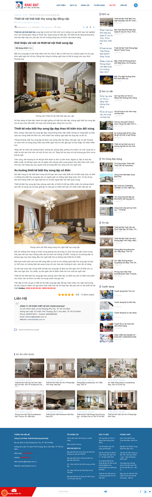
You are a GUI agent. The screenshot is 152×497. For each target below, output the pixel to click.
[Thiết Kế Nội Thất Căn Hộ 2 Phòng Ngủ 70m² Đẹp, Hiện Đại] (60, 368)
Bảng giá (85, 5)
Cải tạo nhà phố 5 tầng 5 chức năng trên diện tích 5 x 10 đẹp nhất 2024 (107, 455)
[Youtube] (145, 491)
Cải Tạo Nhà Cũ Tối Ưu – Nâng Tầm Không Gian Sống (107, 440)
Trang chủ (17, 15)
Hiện (30, 48)
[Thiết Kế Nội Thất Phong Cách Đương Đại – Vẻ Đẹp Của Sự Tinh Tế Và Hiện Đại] (91, 400)
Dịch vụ (73, 5)
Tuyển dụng (99, 5)
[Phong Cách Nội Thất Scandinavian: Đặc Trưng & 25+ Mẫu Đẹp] (29, 400)
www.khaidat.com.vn (36, 319)
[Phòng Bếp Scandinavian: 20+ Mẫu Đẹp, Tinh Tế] (91, 368)
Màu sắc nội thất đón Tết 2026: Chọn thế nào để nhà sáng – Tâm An (128, 476)
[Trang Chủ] (29, 5)
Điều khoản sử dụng (74, 444)
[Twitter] (150, 491)
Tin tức (25, 15)
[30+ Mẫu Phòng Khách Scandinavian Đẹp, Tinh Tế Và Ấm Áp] (122, 368)
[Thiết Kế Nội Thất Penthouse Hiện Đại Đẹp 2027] (60, 400)
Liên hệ (123, 5)
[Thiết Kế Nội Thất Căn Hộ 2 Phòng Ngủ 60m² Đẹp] (122, 400)
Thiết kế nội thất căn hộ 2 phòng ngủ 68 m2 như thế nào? (107, 476)
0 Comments (48, 27)
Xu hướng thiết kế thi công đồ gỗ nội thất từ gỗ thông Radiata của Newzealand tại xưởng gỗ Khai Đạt (108, 465)
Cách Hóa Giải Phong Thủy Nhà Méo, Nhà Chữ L (128, 440)
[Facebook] (140, 491)
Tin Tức (112, 5)
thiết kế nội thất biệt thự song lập (29, 330)
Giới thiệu (61, 5)
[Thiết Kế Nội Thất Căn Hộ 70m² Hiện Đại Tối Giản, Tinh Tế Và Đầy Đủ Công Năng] (29, 368)
